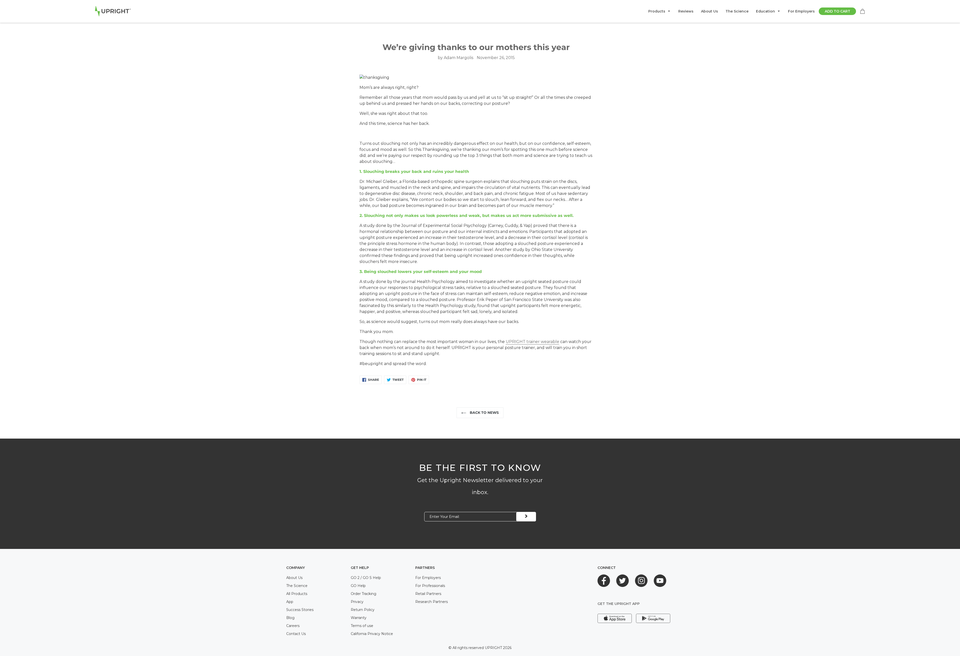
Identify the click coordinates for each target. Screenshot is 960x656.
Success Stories (300, 609)
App (289, 601)
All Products (296, 593)
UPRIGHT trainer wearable (532, 341)
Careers (293, 625)
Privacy (357, 601)
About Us (709, 11)
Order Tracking (363, 593)
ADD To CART (837, 11)
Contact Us (296, 633)
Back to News (484, 412)
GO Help (358, 585)
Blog (290, 617)
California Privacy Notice (372, 633)
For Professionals (430, 585)
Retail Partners (428, 593)
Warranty (358, 617)
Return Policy (362, 609)
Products (656, 11)
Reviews (686, 11)
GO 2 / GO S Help (366, 577)
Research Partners (431, 601)
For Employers (801, 11)
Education (765, 11)
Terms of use (362, 625)
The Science (737, 11)
